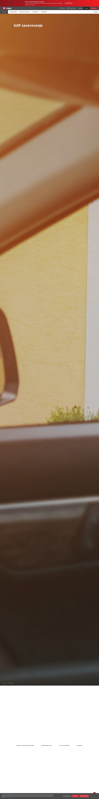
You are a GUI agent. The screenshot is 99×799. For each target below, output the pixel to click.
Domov (5, 683)
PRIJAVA (96, 12)
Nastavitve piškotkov (67, 795)
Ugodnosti (35, 12)
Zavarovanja (13, 12)
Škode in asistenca (25, 12)
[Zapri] (97, 796)
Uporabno (44, 12)
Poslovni (86, 8)
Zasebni (80, 8)
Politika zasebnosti (8, 797)
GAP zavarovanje (11, 683)
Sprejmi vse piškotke (84, 795)
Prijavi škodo (68, 3)
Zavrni (75, 795)
